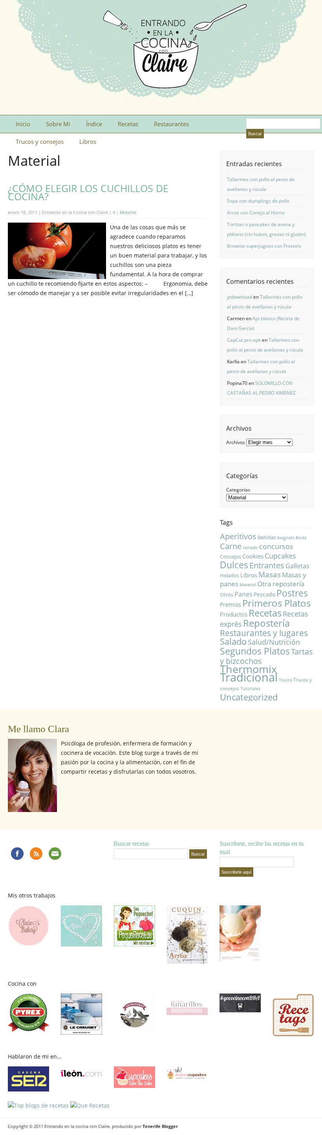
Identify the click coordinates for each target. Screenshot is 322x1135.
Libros (87, 141)
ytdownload (239, 297)
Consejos (230, 556)
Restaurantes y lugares (264, 632)
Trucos (285, 680)
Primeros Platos (276, 603)
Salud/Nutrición (274, 642)
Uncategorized (249, 697)
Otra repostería (280, 583)
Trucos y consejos (40, 141)
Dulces (234, 565)
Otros (226, 594)
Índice (94, 124)
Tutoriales (250, 688)
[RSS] (36, 853)
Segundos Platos (255, 651)
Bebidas (267, 537)
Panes (243, 594)
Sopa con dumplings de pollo (258, 201)
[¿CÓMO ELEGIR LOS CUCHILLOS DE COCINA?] (57, 277)
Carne (231, 546)
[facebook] (17, 853)
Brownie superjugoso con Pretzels (264, 246)
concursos (276, 546)
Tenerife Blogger (160, 1126)
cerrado (250, 547)
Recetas (128, 124)
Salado (233, 641)
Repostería (266, 622)
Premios (230, 604)
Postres (292, 593)
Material (128, 212)
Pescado (264, 594)
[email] (55, 853)
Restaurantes (171, 124)
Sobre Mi (58, 124)
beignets (286, 537)
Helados (229, 575)
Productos (233, 614)
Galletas (297, 566)
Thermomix (248, 669)
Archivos (235, 442)
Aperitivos (238, 536)
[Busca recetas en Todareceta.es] (38, 1105)
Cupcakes (280, 555)
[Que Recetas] (90, 1105)
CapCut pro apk (244, 340)
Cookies (252, 556)
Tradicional (249, 677)
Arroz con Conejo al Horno (256, 212)
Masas (269, 574)
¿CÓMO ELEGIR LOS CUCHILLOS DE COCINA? (88, 192)
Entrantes (266, 565)
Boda (301, 537)
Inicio (23, 124)
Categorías (238, 489)
